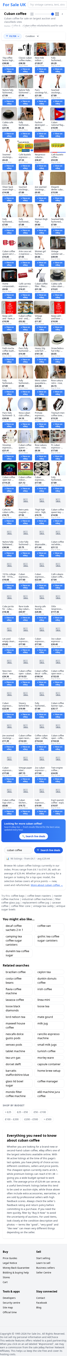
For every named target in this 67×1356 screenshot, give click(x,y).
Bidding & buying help (16, 1272)
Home (7, 26)
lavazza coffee (15, 1000)
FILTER (12, 36)
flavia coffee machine (13, 991)
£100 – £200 (12, 1119)
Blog (38, 1307)
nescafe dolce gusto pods (15, 1036)
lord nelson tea (15, 1017)
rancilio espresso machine (48, 1036)
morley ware (45, 1058)
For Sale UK (14, 5)
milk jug (42, 1023)
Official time (10, 1312)
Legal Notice (10, 1263)
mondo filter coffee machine (16, 1094)
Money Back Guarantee (16, 1267)
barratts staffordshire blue (17, 1073)
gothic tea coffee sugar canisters (48, 938)
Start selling (43, 1258)
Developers (9, 1297)
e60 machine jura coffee (48, 1094)
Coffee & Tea (16, 27)
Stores (6, 1277)
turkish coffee (46, 1051)
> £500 (47, 1119)
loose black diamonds (13, 1008)
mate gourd (45, 1017)
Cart (5, 1282)
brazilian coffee (16, 972)
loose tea (43, 1006)
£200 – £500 (31, 1119)
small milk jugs (47, 1045)
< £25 (8, 1112)
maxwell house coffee (15, 1025)
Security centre (11, 1302)
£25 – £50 (22, 1112)
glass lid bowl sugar (14, 1083)
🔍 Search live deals (48, 850)
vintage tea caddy (43, 906)
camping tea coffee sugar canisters (14, 940)
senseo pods (14, 1045)
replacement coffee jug (35, 902)
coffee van (44, 926)
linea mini (43, 1000)
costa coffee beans (13, 981)
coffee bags (18, 895)
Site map (8, 1307)
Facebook (41, 1302)
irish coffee (44, 989)
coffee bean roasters (39, 895)
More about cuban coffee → (47, 885)
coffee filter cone (20, 906)
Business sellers (45, 1267)
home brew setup (48, 1071)
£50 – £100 (40, 1112)
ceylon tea (44, 972)
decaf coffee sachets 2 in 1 (14, 928)
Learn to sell (43, 1263)
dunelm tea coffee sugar (17, 953)
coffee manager (47, 1081)
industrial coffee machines (37, 899)
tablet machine (15, 1051)
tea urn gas (13, 1058)
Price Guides (10, 1258)
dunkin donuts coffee (47, 981)
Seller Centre (43, 1272)
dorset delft (13, 1064)
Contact (40, 1297)
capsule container (49, 1064)
